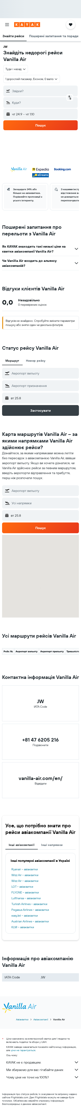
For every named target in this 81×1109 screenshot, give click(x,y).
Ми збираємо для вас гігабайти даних (34, 1070)
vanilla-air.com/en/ (41, 778)
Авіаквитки (22, 1019)
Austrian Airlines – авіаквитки (30, 921)
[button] (7, 24)
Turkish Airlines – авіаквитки (29, 904)
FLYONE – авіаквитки (25, 892)
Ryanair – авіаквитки (24, 869)
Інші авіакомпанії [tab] (21, 845)
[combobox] (44, 373)
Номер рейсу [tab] (35, 361)
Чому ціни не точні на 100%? (27, 1077)
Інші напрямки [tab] (52, 845)
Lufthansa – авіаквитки (26, 898)
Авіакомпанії (40, 1019)
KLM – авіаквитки (22, 927)
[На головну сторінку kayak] (27, 24)
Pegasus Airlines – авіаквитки (30, 910)
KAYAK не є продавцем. (23, 1062)
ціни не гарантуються (23, 1050)
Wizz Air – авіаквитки (24, 875)
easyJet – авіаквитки (24, 915)
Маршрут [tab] (12, 361)
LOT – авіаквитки (22, 886)
